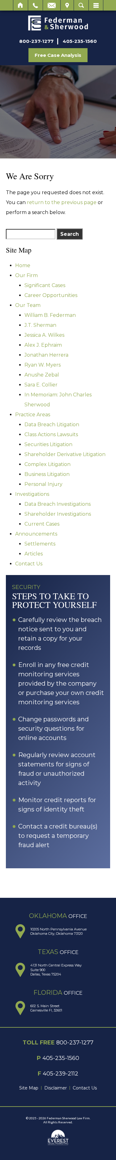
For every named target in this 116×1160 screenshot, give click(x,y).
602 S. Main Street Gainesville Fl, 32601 (46, 1008)
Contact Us (28, 564)
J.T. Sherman (40, 325)
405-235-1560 (80, 41)
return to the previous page (62, 202)
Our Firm (26, 275)
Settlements (39, 544)
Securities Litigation (48, 444)
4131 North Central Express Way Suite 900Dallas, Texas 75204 (56, 969)
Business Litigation (47, 474)
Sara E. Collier (41, 385)
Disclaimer (55, 1088)
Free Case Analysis (58, 55)
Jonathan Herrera (46, 355)
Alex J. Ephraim (43, 345)
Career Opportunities (50, 295)
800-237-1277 (36, 41)
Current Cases (41, 524)
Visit (67, 5)
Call (35, 5)
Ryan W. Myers (42, 365)
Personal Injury (43, 484)
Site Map (28, 1088)
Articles (33, 554)
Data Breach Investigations (57, 504)
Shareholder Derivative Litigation (64, 454)
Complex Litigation (47, 464)
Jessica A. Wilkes (44, 335)
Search (81, 5)
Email (51, 5)
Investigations (32, 494)
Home (20, 5)
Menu (96, 5)
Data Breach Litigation (51, 424)
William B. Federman (50, 315)
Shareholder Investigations (57, 514)
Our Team (28, 305)
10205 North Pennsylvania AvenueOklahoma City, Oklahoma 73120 (58, 931)
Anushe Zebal (41, 375)
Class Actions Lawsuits (51, 434)
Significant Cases (44, 285)
